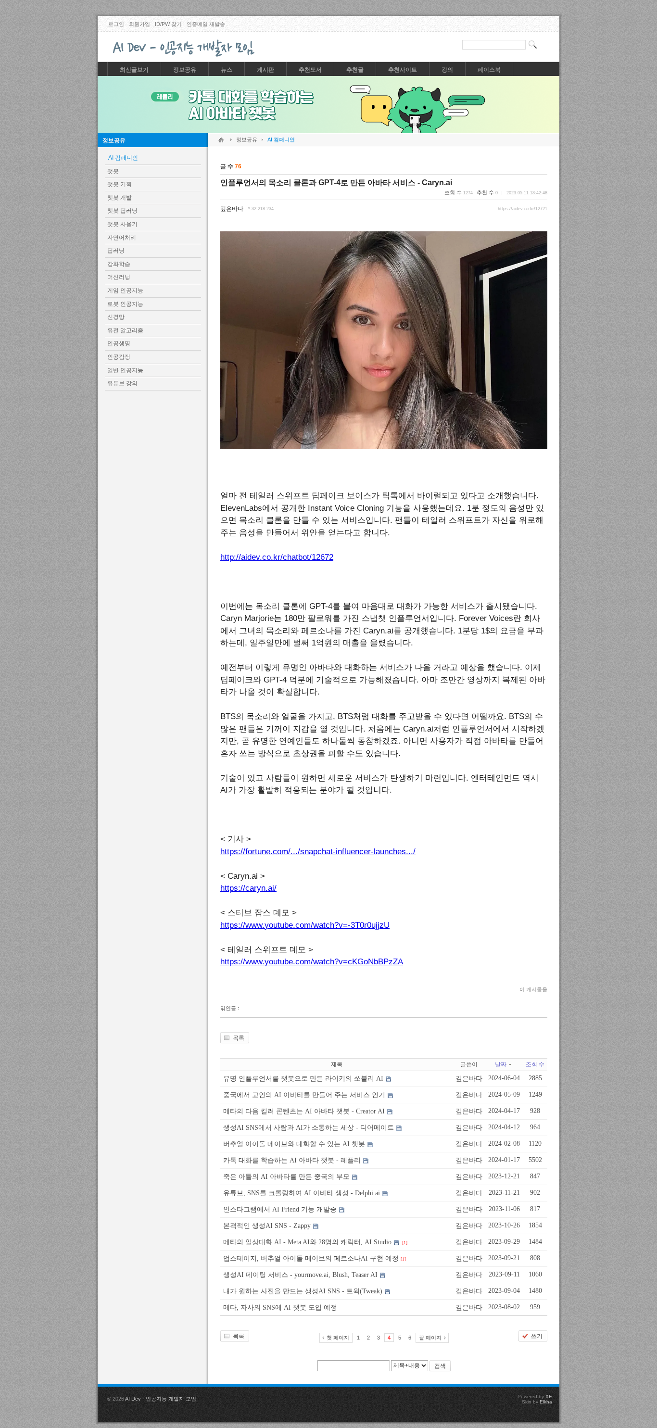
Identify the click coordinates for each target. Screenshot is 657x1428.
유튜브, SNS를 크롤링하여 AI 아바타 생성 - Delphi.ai (301, 1193)
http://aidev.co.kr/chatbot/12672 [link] (276, 557)
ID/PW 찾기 (168, 24)
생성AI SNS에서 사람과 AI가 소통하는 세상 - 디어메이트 (308, 1127)
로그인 (116, 24)
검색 (440, 1366)
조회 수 (535, 1064)
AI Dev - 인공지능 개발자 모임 (160, 1399)
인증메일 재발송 (206, 24)
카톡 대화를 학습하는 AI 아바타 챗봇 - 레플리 (292, 1160)
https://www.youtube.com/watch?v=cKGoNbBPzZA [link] (311, 961)
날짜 (500, 1064)
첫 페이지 (338, 1337)
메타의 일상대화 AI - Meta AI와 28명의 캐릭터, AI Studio (307, 1242)
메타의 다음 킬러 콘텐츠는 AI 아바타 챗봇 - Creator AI (304, 1111)
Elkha (546, 1401)
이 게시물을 (533, 989)
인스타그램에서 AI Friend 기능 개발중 (280, 1209)
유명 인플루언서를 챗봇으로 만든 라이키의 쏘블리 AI (303, 1078)
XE (548, 1396)
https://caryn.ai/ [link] (248, 888)
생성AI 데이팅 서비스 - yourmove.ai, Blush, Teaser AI (300, 1274)
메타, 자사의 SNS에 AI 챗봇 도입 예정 (280, 1307)
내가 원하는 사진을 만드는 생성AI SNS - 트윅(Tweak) (302, 1291)
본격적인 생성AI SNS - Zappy (267, 1225)
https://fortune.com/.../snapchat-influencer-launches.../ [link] (318, 851)
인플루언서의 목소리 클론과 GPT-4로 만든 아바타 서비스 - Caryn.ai (336, 182)
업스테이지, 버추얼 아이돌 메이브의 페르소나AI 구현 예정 (311, 1258)
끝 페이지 (430, 1337)
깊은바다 (231, 208)
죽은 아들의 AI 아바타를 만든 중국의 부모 (286, 1176)
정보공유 (114, 140)
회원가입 (139, 24)
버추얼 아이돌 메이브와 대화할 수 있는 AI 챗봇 (294, 1144)
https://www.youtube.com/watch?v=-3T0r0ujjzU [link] (305, 925)
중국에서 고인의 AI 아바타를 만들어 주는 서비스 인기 (304, 1095)
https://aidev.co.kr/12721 (522, 208)
